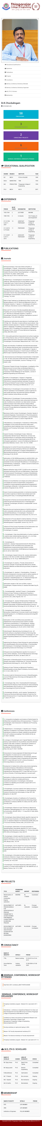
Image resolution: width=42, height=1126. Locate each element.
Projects (8, 76)
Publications (9, 72)
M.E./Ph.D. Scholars (11, 91)
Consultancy (9, 80)
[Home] (21, 6)
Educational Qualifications (13, 64)
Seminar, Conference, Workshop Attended (17, 83)
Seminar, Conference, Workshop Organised (17, 87)
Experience (9, 68)
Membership (9, 95)
